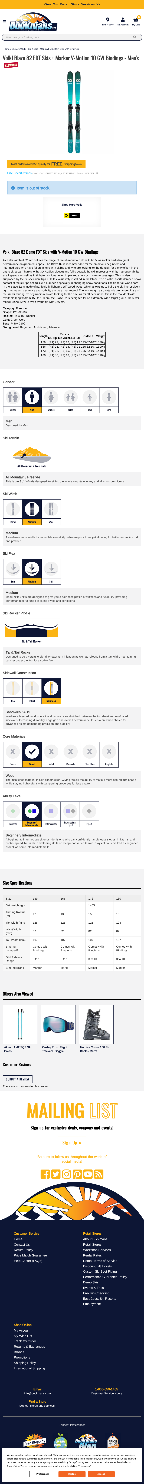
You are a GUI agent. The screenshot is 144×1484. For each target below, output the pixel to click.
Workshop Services (97, 1250)
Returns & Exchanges (29, 1346)
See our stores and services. (37, 1405)
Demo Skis (91, 1282)
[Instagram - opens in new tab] (66, 1174)
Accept (101, 1474)
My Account (122, 24)
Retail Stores (92, 1244)
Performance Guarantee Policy (105, 1277)
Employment (92, 1304)
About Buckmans (95, 1239)
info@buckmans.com (37, 1393)
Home (7, 49)
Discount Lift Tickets (97, 1266)
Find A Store (108, 24)
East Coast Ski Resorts (99, 1298)
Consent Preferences (71, 1424)
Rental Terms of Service (100, 1261)
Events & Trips (93, 1288)
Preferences (42, 1474)
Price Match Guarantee (30, 1255)
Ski (29, 49)
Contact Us (22, 1244)
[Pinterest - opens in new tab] (77, 1174)
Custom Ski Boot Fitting (100, 1271)
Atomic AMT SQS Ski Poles (17, 1049)
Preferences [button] (84, 1466)
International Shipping (29, 1368)
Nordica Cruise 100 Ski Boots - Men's (95, 1049)
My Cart (136, 21)
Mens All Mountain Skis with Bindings (59, 49)
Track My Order (25, 1341)
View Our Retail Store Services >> (72, 4)
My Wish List (23, 1336)
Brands (19, 1352)
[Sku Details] (97, 173)
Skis (36, 49)
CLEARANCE (19, 49)
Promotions (22, 1357)
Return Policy (23, 1250)
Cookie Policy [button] (13, 1466)
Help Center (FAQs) (28, 1261)
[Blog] (98, 1174)
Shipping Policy (25, 1363)
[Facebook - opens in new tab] (45, 1174)
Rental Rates (92, 1255)
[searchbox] (135, 37)
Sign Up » (72, 1142)
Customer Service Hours (106, 1393)
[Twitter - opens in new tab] (56, 1174)
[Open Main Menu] (5, 22)
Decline (72, 1474)
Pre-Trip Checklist (96, 1293)
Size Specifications (19, 173)
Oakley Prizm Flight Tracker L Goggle (54, 1049)
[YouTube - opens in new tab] (88, 1174)
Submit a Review (17, 1079)
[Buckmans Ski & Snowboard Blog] (87, 1442)
